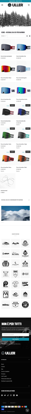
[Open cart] (27, 410)
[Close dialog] (28, 195)
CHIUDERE (15, 223)
